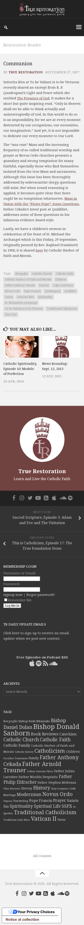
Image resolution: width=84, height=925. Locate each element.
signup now (13, 595)
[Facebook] (14, 498)
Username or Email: (19, 573)
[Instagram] (22, 498)
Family (33, 758)
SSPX (67, 806)
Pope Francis (32, 291)
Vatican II (43, 819)
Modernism (29, 794)
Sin (6, 806)
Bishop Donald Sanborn (41, 730)
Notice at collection (22, 919)
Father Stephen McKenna (57, 782)
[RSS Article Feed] (46, 498)
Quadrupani (52, 291)
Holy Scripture (60, 788)
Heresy (26, 788)
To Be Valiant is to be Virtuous (24, 308)
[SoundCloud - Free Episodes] (62, 498)
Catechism (68, 734)
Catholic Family (16, 745)
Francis (44, 285)
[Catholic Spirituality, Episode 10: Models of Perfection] (22, 347)
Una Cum (11, 314)
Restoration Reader (22, 45)
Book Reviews (44, 734)
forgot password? (40, 595)
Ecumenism (21, 758)
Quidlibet (70, 291)
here (39, 250)
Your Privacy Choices (36, 912)
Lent (72, 788)
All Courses (42, 856)
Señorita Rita (25, 297)
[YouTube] (38, 498)
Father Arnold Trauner (32, 767)
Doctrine (8, 758)
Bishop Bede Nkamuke (34, 721)
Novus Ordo (12, 291)
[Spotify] (70, 498)
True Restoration (26, 72)
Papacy (8, 801)
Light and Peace (63, 285)
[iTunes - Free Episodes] (54, 498)
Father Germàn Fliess (40, 771)
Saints (9, 297)
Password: (11, 584)
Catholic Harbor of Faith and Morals (28, 279)
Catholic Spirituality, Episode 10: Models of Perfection (20, 369)
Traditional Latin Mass (16, 819)
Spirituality (45, 297)
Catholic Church (42, 273)
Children (60, 279)
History (41, 788)
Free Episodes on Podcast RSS (42, 657)
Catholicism (49, 751)
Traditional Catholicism (62, 308)
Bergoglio (21, 273)
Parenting (20, 801)
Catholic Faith (64, 273)
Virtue (61, 819)
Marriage (9, 795)
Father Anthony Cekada (20, 285)
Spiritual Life (47, 806)
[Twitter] (30, 498)
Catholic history (24, 751)
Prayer (59, 800)
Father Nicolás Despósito (38, 777)
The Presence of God (33, 98)
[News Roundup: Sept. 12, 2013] (61, 347)
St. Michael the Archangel (21, 302)
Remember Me (20, 600)
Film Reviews (11, 788)
